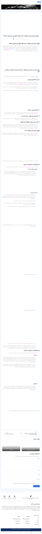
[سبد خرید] (40, 3)
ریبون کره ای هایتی (30, 449)
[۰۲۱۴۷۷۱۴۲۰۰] (14, 496)
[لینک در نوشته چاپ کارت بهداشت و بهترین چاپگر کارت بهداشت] (11, 446)
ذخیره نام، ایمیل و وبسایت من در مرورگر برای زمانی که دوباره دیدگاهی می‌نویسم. (26, 483)
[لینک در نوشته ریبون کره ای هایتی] (31, 446)
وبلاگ (20, 8)
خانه (22, 8)
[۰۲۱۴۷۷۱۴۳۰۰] (9, 496)
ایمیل (38, 474)
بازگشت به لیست (21, 433)
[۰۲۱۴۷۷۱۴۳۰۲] (4, 496)
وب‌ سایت (38, 479)
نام (39, 470)
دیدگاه (38, 458)
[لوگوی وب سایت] (39, 1)
